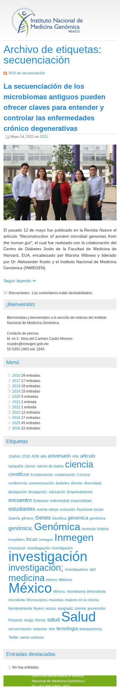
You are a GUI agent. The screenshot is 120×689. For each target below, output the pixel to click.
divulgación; (37, 492)
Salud (78, 616)
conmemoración (41, 483)
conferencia (17, 483)
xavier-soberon (32, 637)
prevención (96, 608)
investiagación (38, 548)
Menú (12, 362)
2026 (16, 428)
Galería (14, 518)
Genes (43, 518)
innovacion (17, 548)
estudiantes (21, 509)
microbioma (76, 591)
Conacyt (83, 475)
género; (28, 518)
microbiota (16, 600)
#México (65, 580)
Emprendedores (80, 492)
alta (43, 456)
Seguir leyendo (17, 280)
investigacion (62, 548)
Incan (32, 539)
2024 (16, 418)
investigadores (76, 569)
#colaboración (42, 475)
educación (57, 492)
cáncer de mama (50, 466)
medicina (26, 578)
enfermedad (59, 501)
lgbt (93, 569)
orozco (50, 608)
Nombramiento (20, 608)
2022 (16, 407)
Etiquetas (17, 441)
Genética (59, 518)
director (77, 483)
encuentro (20, 500)
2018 (16, 386)
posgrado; (66, 608)
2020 (16, 397)
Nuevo (38, 608)
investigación (47, 556)
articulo (87, 455)
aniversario (59, 455)
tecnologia (67, 628)
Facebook (84, 509)
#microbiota (96, 591)
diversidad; (93, 483)
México (30, 588)
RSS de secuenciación (27, 73)
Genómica (57, 526)
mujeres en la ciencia (82, 600)
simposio (40, 629)
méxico (51, 580)
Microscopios (37, 600)
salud (53, 620)
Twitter (13, 637)
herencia (89, 529)
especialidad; (81, 501)
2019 (16, 391)
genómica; (20, 528)
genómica (97, 518)
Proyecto (15, 620)
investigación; (35, 568)
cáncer (30, 466)
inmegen (46, 539)
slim (52, 629)
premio (80, 608)
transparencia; (91, 629)
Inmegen (73, 537)
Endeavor (41, 501)
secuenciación (19, 629)
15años (14, 456)
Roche (40, 620)
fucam (98, 509)
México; (59, 591)
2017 (16, 381)
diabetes (62, 483)
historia (103, 529)
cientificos (18, 474)
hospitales (16, 539)
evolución (67, 509)
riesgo (29, 620)
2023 (16, 412)
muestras (56, 600)
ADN (35, 456)
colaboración (65, 475)
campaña (15, 466)
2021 (44, 137)
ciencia (79, 464)
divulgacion (17, 492)
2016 (16, 375)
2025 (16, 423)
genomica (78, 517)
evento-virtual (47, 509)
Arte (75, 456)
